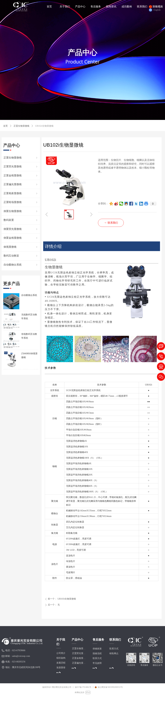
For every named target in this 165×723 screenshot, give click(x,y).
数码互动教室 (21, 255)
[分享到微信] (121, 204)
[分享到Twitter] (136, 204)
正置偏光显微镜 (21, 184)
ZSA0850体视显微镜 (29, 355)
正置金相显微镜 (21, 175)
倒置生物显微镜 (21, 211)
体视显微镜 (21, 246)
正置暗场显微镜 (21, 202)
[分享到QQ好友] (126, 204)
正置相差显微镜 (21, 193)
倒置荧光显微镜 (21, 229)
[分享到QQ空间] (111, 204)
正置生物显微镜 (21, 126)
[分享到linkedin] (141, 204)
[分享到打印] (146, 204)
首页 (5, 126)
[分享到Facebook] (131, 204)
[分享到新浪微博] (116, 204)
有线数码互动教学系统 (29, 336)
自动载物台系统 (29, 295)
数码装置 (21, 220)
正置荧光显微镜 (21, 166)
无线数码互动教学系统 (29, 316)
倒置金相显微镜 (21, 237)
